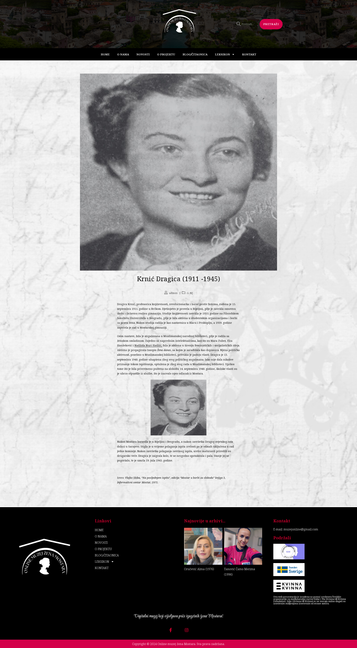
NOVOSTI (143, 54)
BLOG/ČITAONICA (195, 54)
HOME (105, 54)
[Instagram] (186, 630)
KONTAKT (249, 54)
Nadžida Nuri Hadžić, (148, 345)
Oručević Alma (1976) (199, 569)
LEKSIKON (222, 54)
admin (173, 293)
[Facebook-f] (170, 630)
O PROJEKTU (166, 54)
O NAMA (123, 54)
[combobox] (245, 24)
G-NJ (190, 293)
